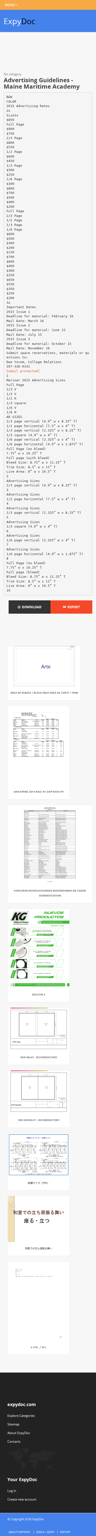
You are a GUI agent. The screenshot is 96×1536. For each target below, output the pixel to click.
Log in (11, 1490)
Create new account (21, 1499)
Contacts (13, 1441)
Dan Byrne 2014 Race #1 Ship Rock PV (39, 791)
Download (31, 607)
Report (73, 607)
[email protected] (23, 371)
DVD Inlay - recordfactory (38, 1057)
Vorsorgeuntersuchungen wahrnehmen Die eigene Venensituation (50, 893)
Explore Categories (21, 1415)
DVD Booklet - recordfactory (38, 1120)
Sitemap (13, 1424)
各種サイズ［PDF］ (38, 1182)
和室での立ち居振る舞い (38, 1248)
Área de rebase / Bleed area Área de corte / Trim (44, 692)
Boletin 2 (38, 994)
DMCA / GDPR (45, 1532)
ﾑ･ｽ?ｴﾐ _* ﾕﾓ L (39, 1347)
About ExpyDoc (18, 1433)
